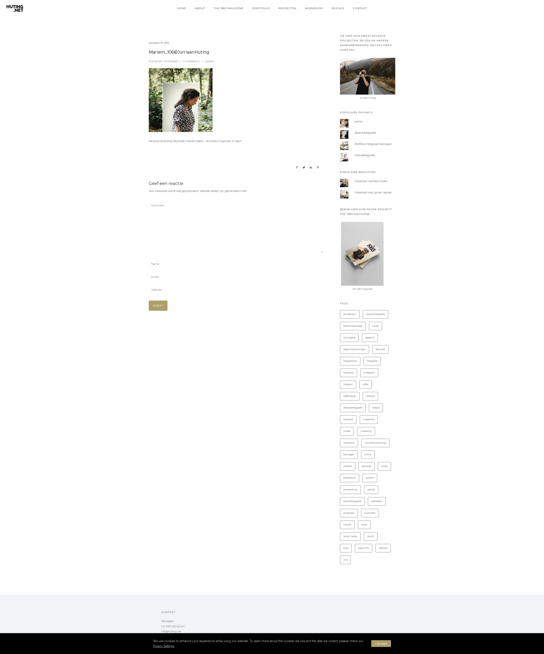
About (200, 8)
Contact (360, 8)
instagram (369, 372)
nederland (349, 442)
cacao (375, 326)
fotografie (372, 361)
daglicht (369, 337)
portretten (376, 501)
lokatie (376, 407)
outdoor (347, 466)
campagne (349, 337)
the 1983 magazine (229, 8)
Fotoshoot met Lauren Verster (373, 192)
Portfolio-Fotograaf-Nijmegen (373, 144)
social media (350, 536)
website (383, 548)
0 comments (191, 61)
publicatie (348, 513)
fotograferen (350, 361)
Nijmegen (348, 454)
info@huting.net (171, 631)
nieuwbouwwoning (375, 442)
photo (384, 466)
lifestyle (370, 396)
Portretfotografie (365, 155)
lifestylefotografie (352, 407)
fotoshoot (348, 372)
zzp (345, 559)
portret (371, 489)
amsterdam (349, 314)
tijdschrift (363, 548)
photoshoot (349, 478)
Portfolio (261, 8)
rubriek (347, 524)
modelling (366, 431)
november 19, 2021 (159, 43)
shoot (364, 524)
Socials (338, 8)
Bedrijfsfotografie (365, 132)
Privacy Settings (163, 646)
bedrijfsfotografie (375, 314)
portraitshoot (350, 489)
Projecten (287, 8)
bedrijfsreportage (352, 326)
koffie (365, 384)
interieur (348, 384)
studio (370, 536)
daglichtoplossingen (354, 349)
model (346, 431)
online (367, 454)
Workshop (314, 8)
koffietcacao (349, 396)
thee (345, 548)
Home (181, 8)
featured (380, 349)
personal (366, 466)
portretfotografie (352, 501)
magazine (368, 419)
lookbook (348, 419)
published (369, 513)
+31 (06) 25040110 (173, 626)
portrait (370, 478)
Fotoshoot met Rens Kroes (371, 181)
